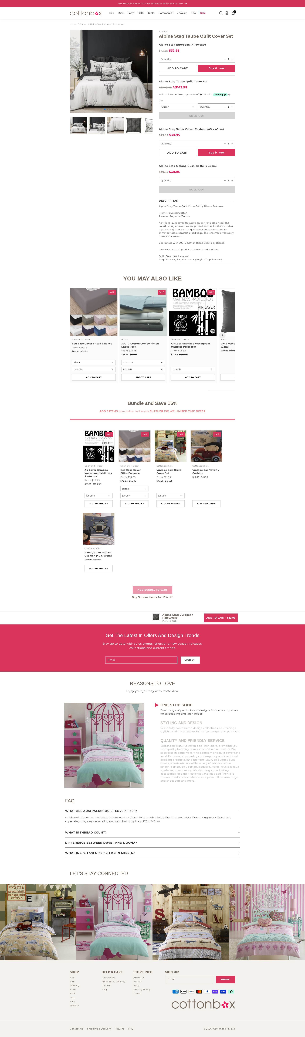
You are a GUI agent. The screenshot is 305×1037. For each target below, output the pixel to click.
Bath (141, 12)
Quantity (205, 106)
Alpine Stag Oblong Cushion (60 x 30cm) (188, 165)
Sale (203, 12)
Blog (136, 985)
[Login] (227, 13)
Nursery (74, 985)
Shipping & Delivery (113, 981)
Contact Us (108, 977)
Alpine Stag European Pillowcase (107, 24)
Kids (120, 12)
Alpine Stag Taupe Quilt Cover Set (183, 81)
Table (151, 12)
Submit (225, 979)
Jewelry (181, 12)
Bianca (83, 24)
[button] (197, 201)
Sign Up (190, 659)
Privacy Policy (141, 989)
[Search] (221, 13)
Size (161, 101)
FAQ (104, 989)
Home (73, 24)
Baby (131, 12)
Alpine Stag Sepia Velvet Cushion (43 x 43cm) (191, 129)
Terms (137, 993)
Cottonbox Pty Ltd (224, 1028)
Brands (137, 981)
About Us (139, 977)
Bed (111, 12)
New (193, 12)
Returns (106, 985)
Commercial (166, 12)
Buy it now (217, 68)
